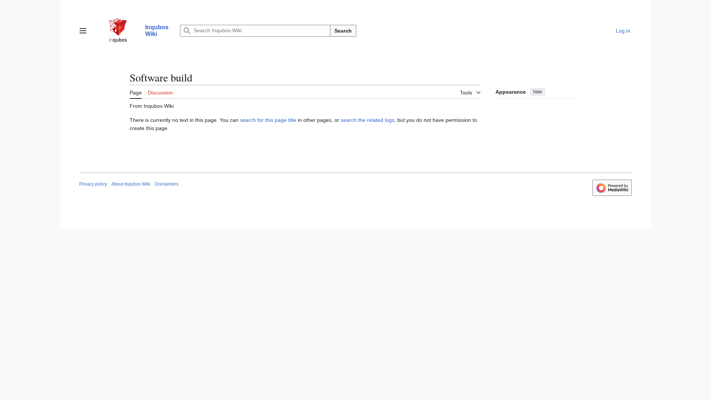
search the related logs (367, 120)
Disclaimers (166, 184)
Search (343, 31)
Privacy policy (93, 184)
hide (537, 91)
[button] (83, 31)
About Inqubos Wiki (130, 184)
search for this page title (268, 120)
